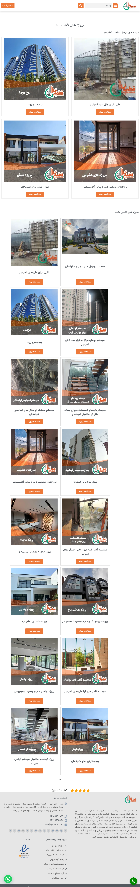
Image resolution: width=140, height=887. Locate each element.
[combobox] (98, 5)
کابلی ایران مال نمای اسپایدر (105, 104)
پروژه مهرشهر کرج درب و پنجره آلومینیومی (85, 621)
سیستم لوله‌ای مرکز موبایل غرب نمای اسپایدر (85, 342)
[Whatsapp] (48, 831)
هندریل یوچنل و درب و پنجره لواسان (85, 266)
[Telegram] (53, 831)
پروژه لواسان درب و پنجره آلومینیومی (34, 691)
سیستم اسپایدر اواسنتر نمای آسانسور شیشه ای (34, 412)
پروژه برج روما (35, 104)
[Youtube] (57, 831)
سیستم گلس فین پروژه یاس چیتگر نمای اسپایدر (85, 552)
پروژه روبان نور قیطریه (85, 482)
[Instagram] (44, 831)
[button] (115, 5)
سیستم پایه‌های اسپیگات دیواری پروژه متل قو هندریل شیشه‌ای (85, 412)
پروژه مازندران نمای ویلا (34, 621)
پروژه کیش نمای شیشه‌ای (35, 187)
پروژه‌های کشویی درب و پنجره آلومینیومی (105, 187)
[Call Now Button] (133, 881)
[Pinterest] (61, 831)
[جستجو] (81, 5)
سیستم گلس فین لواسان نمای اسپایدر (85, 691)
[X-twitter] (65, 831)
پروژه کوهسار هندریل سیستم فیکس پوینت (34, 761)
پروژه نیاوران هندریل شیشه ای (34, 552)
